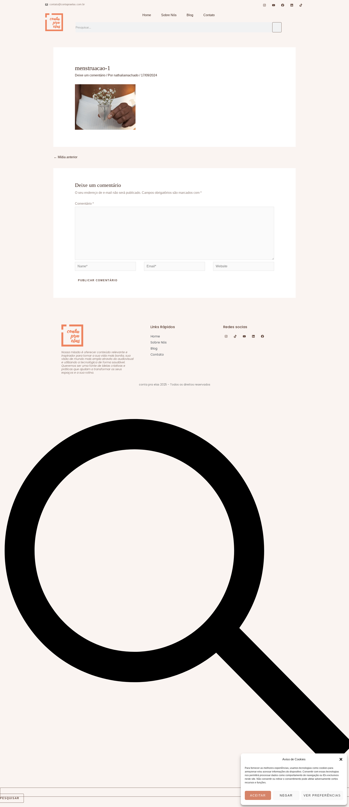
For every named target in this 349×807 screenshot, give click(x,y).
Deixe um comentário (90, 75)
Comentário (84, 203)
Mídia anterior (65, 157)
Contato (209, 15)
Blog (190, 15)
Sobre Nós (169, 15)
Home (146, 15)
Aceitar (258, 795)
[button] (341, 759)
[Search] (277, 27)
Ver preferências (322, 795)
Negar (286, 795)
